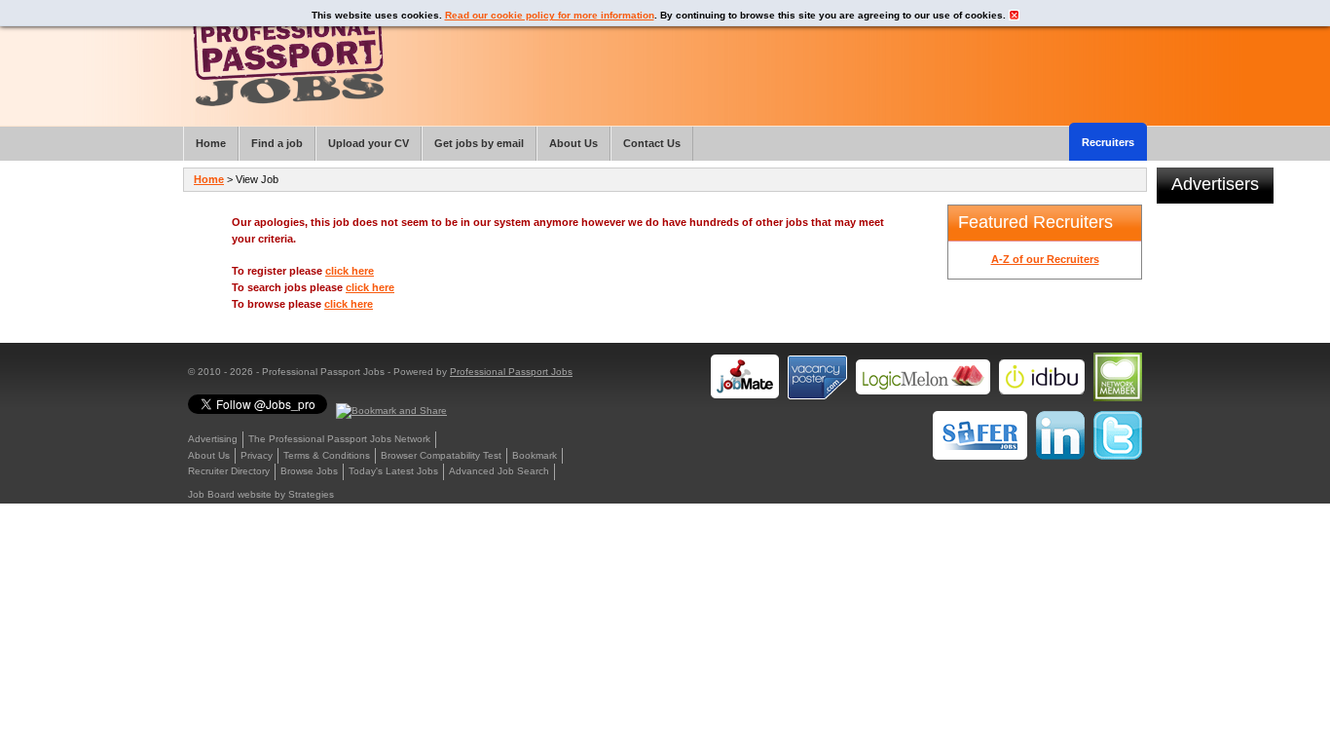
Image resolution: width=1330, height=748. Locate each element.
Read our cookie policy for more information (549, 15)
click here (349, 271)
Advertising (213, 438)
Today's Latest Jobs (393, 471)
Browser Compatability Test (441, 455)
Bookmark (534, 455)
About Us (209, 455)
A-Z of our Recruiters (1045, 259)
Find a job (277, 143)
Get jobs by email (479, 143)
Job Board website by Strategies (261, 494)
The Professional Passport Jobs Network (339, 438)
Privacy (256, 455)
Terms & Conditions (326, 455)
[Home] (288, 58)
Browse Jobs (309, 471)
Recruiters (1108, 142)
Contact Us (652, 143)
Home (209, 179)
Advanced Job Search (499, 471)
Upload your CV (368, 143)
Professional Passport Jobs (511, 371)
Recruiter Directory (229, 471)
